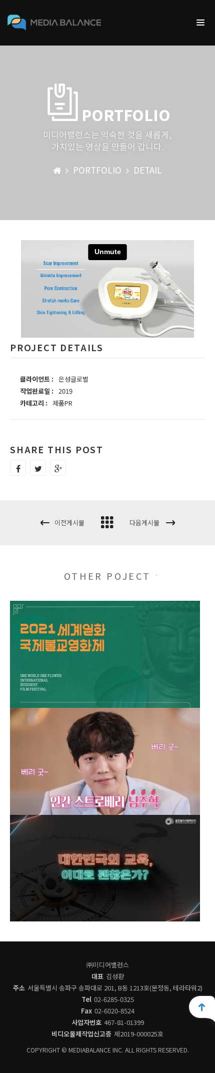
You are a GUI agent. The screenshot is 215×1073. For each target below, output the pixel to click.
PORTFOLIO (97, 170)
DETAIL (148, 170)
